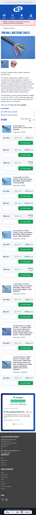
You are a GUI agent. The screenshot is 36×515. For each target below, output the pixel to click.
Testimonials (4, 477)
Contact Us (4, 465)
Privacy (3, 481)
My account (4, 460)
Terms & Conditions (6, 486)
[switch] (33, 120)
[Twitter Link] (6, 499)
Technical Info (4, 474)
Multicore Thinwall (9, 28)
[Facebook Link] (2, 499)
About (2, 472)
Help (2, 458)
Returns (3, 488)
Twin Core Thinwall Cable (9, 105)
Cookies (3, 484)
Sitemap (3, 462)
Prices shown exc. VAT (25, 120)
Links (2, 479)
